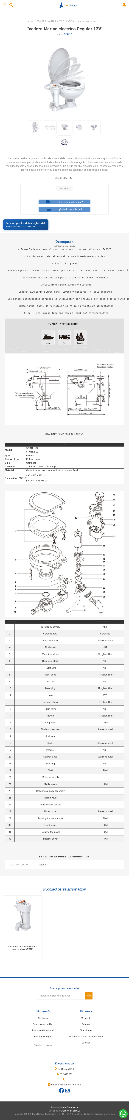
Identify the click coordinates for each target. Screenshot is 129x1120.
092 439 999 (66, 1074)
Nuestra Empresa (43, 1045)
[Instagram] (67, 1091)
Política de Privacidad (43, 1030)
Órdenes (86, 1024)
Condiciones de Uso (43, 1024)
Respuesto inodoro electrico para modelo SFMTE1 (22, 948)
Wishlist (86, 1042)
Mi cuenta (86, 1018)
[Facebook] (61, 1090)
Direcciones (86, 1030)
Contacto (43, 1018)
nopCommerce (70, 1107)
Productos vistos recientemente (86, 1036)
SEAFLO (68, 34)
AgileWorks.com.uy (70, 1110)
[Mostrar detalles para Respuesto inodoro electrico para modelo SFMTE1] (22, 915)
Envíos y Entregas (43, 1036)
